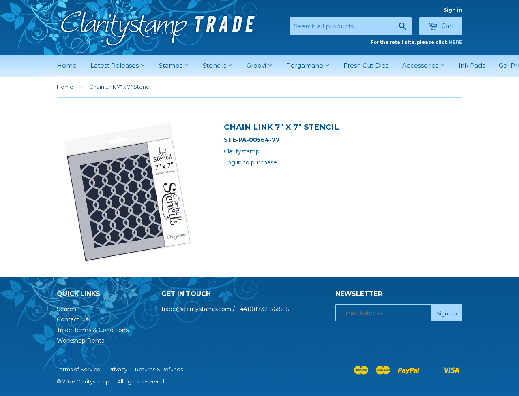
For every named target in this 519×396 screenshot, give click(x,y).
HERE (455, 42)
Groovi (257, 65)
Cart (447, 26)
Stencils (215, 65)
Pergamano (305, 65)
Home (67, 65)
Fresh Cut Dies (365, 65)
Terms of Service (79, 369)
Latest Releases (115, 65)
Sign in (453, 10)
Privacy (117, 369)
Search (66, 309)
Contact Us (72, 319)
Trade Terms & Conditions (93, 330)
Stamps (171, 65)
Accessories (421, 65)
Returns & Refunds (159, 369)
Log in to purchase (250, 162)
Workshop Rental (81, 340)
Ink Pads (472, 65)
